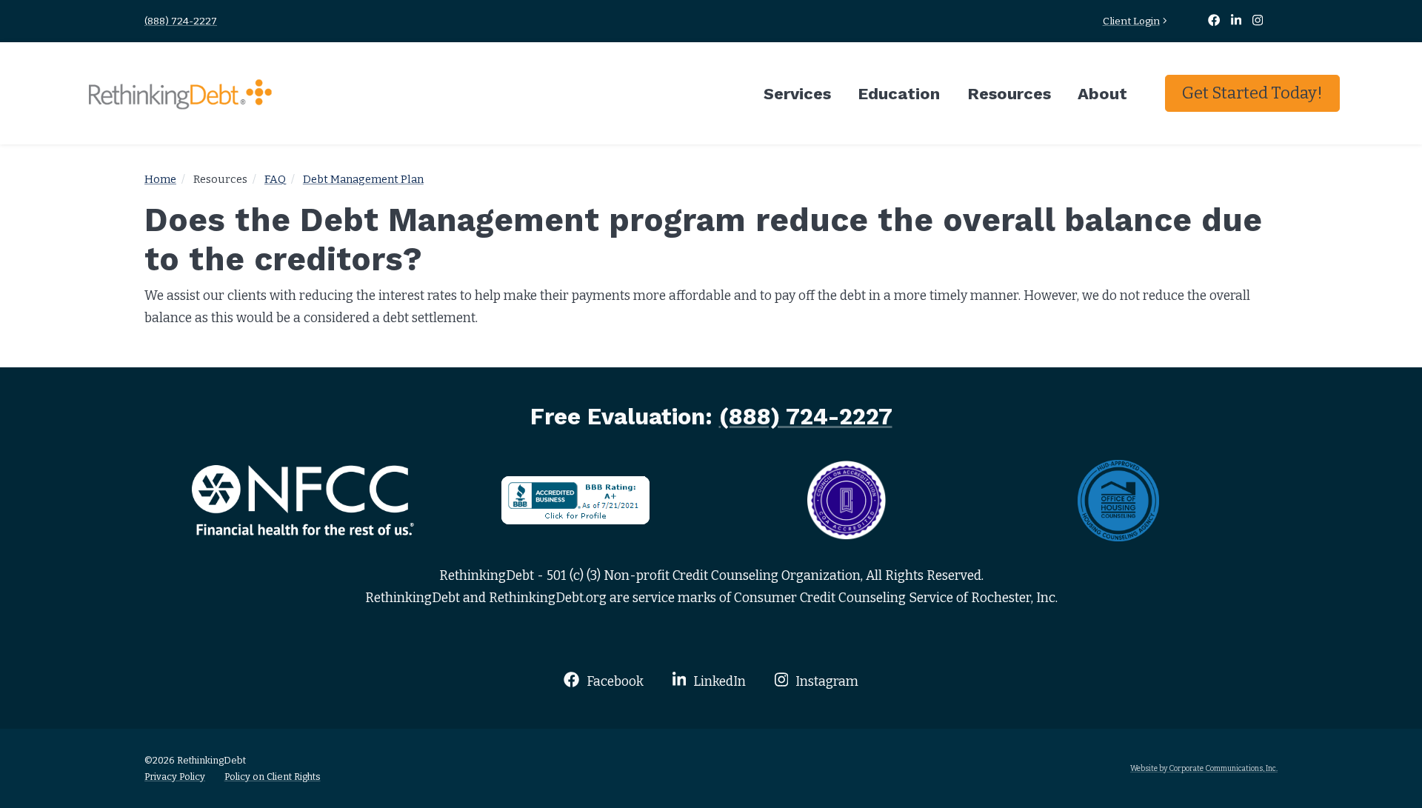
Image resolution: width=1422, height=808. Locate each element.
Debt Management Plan (363, 179)
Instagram (825, 682)
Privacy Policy (174, 776)
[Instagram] (1258, 21)
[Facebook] (1214, 21)
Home (160, 179)
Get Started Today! (1252, 93)
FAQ (275, 179)
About (1102, 93)
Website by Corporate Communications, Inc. (1204, 768)
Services (797, 93)
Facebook (613, 682)
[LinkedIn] (1237, 21)
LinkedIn (718, 682)
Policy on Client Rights (272, 776)
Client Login (1131, 21)
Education (899, 93)
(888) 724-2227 (180, 21)
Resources (1009, 93)
